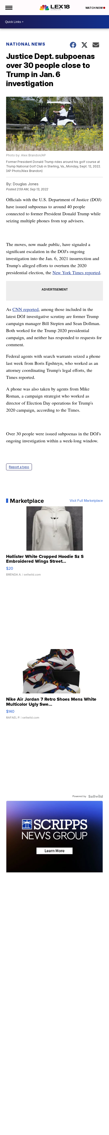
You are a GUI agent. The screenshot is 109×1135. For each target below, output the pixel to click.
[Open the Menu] (8, 7)
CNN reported (25, 309)
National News (25, 44)
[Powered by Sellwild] (95, 796)
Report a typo (19, 467)
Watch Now (94, 7)
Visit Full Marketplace (86, 501)
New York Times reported (76, 272)
